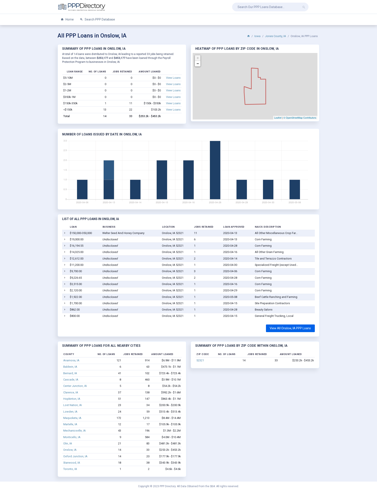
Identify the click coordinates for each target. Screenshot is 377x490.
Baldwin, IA (70, 366)
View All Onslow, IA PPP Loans (290, 328)
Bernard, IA (70, 373)
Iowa (257, 36)
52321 (200, 360)
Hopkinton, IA (71, 398)
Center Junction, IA (75, 386)
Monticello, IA (72, 437)
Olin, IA (67, 443)
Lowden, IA (70, 411)
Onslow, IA (70, 449)
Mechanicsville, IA (74, 430)
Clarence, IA (70, 392)
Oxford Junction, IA (75, 456)
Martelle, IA (70, 424)
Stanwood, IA (71, 462)
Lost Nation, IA (72, 405)
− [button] (198, 63)
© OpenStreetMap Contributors (299, 117)
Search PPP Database (99, 19)
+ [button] (198, 58)
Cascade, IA (70, 379)
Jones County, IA (275, 36)
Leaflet (277, 117)
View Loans (173, 77)
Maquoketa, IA (72, 418)
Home (69, 19)
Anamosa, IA (71, 360)
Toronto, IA (70, 469)
